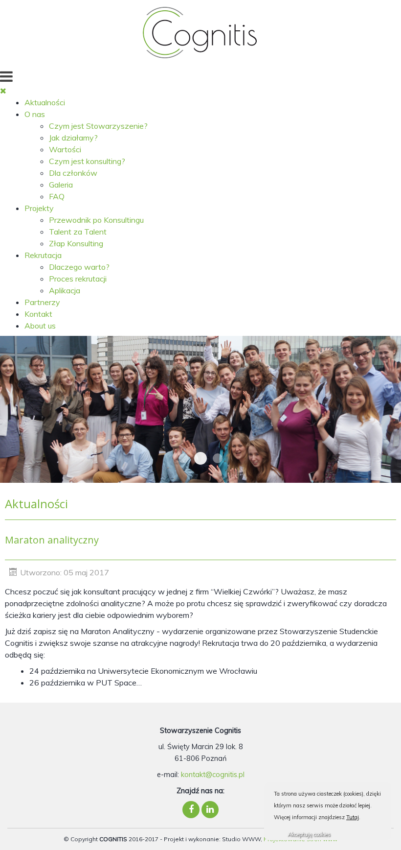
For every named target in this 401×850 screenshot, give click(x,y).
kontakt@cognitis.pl (213, 774)
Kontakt (38, 314)
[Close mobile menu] (3, 90)
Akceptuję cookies (309, 834)
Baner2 (218, 458)
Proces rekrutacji (78, 278)
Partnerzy (42, 302)
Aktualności (44, 102)
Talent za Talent (78, 231)
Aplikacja (64, 290)
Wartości (65, 149)
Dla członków (73, 173)
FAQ (57, 196)
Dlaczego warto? (79, 267)
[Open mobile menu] (6, 76)
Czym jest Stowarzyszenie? (98, 126)
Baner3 (200, 458)
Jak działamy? (73, 137)
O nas (34, 114)
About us (40, 326)
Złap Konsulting (76, 243)
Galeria (61, 184)
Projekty (39, 208)
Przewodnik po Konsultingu (96, 220)
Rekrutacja (43, 255)
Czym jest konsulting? (87, 161)
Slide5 (183, 458)
